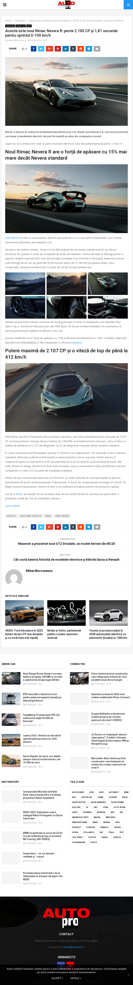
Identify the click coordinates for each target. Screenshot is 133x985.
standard (76, 342)
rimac (48, 516)
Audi (101, 792)
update (117, 837)
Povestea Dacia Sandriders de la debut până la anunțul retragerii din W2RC (43, 876)
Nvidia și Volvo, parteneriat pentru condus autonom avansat (64, 634)
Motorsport (10, 781)
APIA (92, 792)
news (95, 822)
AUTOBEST (114, 792)
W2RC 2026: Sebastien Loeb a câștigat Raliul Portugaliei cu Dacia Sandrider (42, 815)
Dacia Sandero (98, 802)
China (100, 797)
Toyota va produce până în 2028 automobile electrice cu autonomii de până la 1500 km (108, 634)
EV (87, 807)
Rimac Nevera (62, 516)
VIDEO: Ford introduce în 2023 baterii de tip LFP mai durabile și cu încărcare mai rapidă (24, 634)
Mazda (97, 817)
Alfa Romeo (78, 792)
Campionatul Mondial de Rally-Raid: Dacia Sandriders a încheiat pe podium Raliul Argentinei (42, 794)
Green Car (8, 664)
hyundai (87, 812)
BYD (74, 797)
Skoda (117, 827)
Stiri (29, 26)
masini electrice (80, 817)
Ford (105, 807)
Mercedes (110, 817)
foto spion (119, 807)
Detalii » (75, 978)
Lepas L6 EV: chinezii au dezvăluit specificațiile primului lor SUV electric (42, 738)
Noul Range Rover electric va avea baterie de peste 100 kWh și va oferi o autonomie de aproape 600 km (43, 676)
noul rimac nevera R (30, 516)
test (121, 832)
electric (76, 807)
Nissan (106, 822)
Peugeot (76, 827)
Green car (20, 26)
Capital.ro (86, 797)
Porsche (90, 827)
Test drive (77, 837)
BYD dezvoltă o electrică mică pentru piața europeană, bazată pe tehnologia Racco (42, 697)
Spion (75, 832)
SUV (101, 832)
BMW (126, 792)
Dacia (125, 797)
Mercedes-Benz (79, 822)
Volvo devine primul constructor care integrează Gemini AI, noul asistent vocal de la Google (109, 676)
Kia (121, 812)
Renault (104, 827)
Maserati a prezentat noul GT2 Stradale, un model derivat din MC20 (66, 543)
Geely (75, 812)
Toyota (92, 837)
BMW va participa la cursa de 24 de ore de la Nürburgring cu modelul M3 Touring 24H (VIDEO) (42, 836)
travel (104, 837)
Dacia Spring (117, 802)
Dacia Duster (79, 802)
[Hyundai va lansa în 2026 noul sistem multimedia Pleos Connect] (79, 699)
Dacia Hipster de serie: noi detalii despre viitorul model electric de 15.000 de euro (42, 759)
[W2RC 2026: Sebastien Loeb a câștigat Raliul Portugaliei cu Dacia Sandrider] (11, 817)
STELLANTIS (88, 832)
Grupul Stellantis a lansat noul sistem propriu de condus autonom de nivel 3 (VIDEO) (108, 716)
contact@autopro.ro (73, 947)
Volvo (93, 842)
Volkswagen (78, 842)
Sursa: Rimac (12, 505)
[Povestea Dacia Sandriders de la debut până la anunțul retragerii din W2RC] (11, 877)
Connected (77, 664)
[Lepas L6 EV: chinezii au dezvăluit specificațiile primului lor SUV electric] (11, 740)
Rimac (19, 494)
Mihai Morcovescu (17, 40)
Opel (117, 822)
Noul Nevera (12, 237)
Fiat (96, 807)
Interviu (101, 812)
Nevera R (11, 516)
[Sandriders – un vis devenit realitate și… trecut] (11, 858)
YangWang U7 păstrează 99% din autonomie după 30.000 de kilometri (41, 718)
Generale (10, 26)
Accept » (57, 978)
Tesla (111, 832)
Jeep (112, 812)
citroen (113, 797)
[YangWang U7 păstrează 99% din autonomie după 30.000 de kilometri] (11, 719)
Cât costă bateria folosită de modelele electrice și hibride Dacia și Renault (66, 559)
